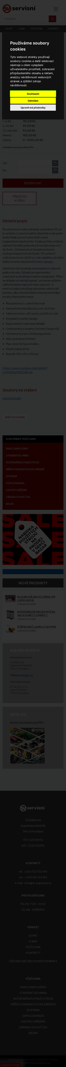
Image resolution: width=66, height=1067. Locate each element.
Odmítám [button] (33, 100)
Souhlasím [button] (33, 93)
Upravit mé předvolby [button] (33, 107)
